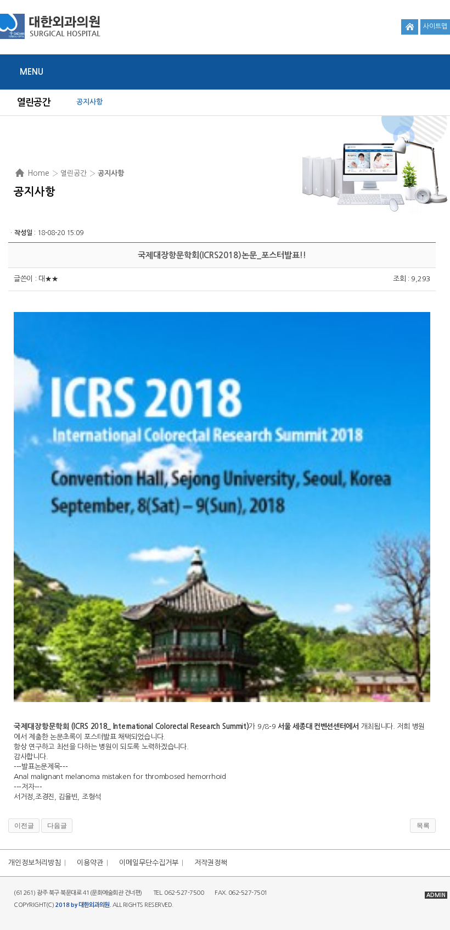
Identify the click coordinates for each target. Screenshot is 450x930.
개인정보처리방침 (34, 862)
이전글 (24, 825)
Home (38, 173)
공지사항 (89, 101)
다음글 (57, 825)
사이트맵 (435, 26)
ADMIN (436, 895)
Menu (31, 72)
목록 (423, 825)
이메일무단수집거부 (148, 862)
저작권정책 (210, 862)
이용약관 (90, 862)
